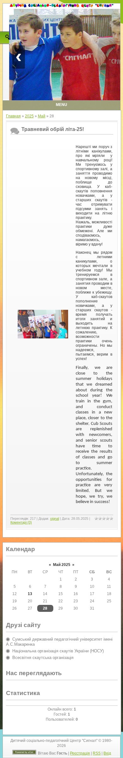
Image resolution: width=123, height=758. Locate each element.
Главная (13, 116)
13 (30, 594)
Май (41, 116)
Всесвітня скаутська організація (42, 657)
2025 (29, 116)
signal (54, 518)
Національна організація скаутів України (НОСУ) (58, 651)
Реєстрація (80, 753)
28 (45, 608)
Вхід (107, 753)
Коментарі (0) (21, 522)
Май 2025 (61, 564)
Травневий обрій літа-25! (52, 129)
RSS (97, 753)
